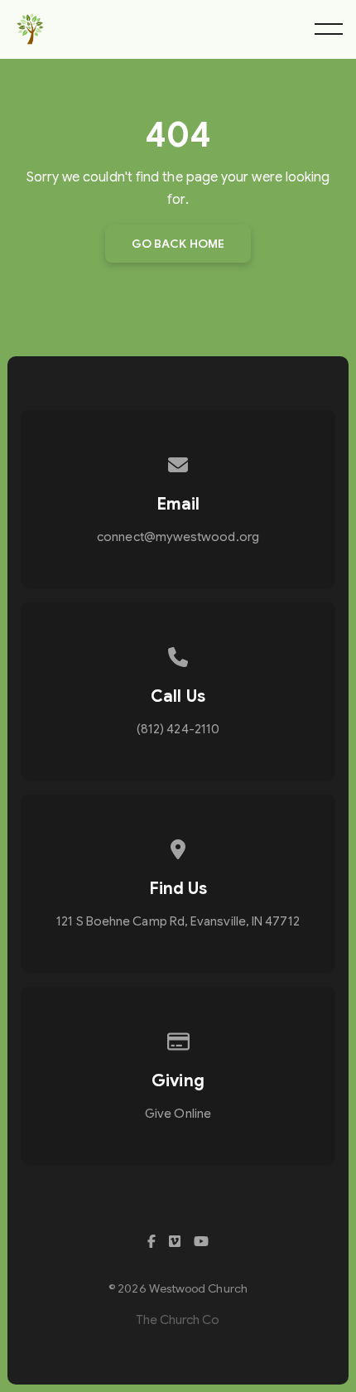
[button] (329, 29)
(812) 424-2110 (178, 729)
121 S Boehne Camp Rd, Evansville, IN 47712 (177, 921)
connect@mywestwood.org (178, 536)
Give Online (178, 1113)
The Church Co (177, 1319)
